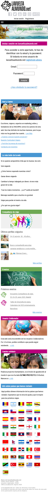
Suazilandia (13, 459)
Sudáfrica (21, 459)
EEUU (13, 421)
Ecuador (37, 414)
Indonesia (21, 429)
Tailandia (37, 459)
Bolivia (29, 406)
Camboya (5, 414)
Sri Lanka (5, 459)
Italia (5, 436)
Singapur (37, 452)
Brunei (37, 406)
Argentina (13, 406)
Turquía (13, 467)
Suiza (29, 459)
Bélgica (21, 406)
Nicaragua (21, 444)
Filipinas (29, 421)
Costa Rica (29, 414)
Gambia (5, 429)
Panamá (29, 444)
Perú (5, 452)
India (13, 429)
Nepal (13, 444)
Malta (37, 436)
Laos (21, 436)
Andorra (5, 406)
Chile (13, 414)
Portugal (13, 452)
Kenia (13, 436)
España (5, 421)
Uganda (21, 467)
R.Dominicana (21, 452)
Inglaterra (29, 429)
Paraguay (37, 444)
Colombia (21, 414)
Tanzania (5, 467)
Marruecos (5, 444)
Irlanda (37, 429)
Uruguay (29, 467)
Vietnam (37, 467)
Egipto (21, 421)
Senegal (29, 452)
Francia (37, 421)
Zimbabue (5, 474)
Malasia (29, 436)
